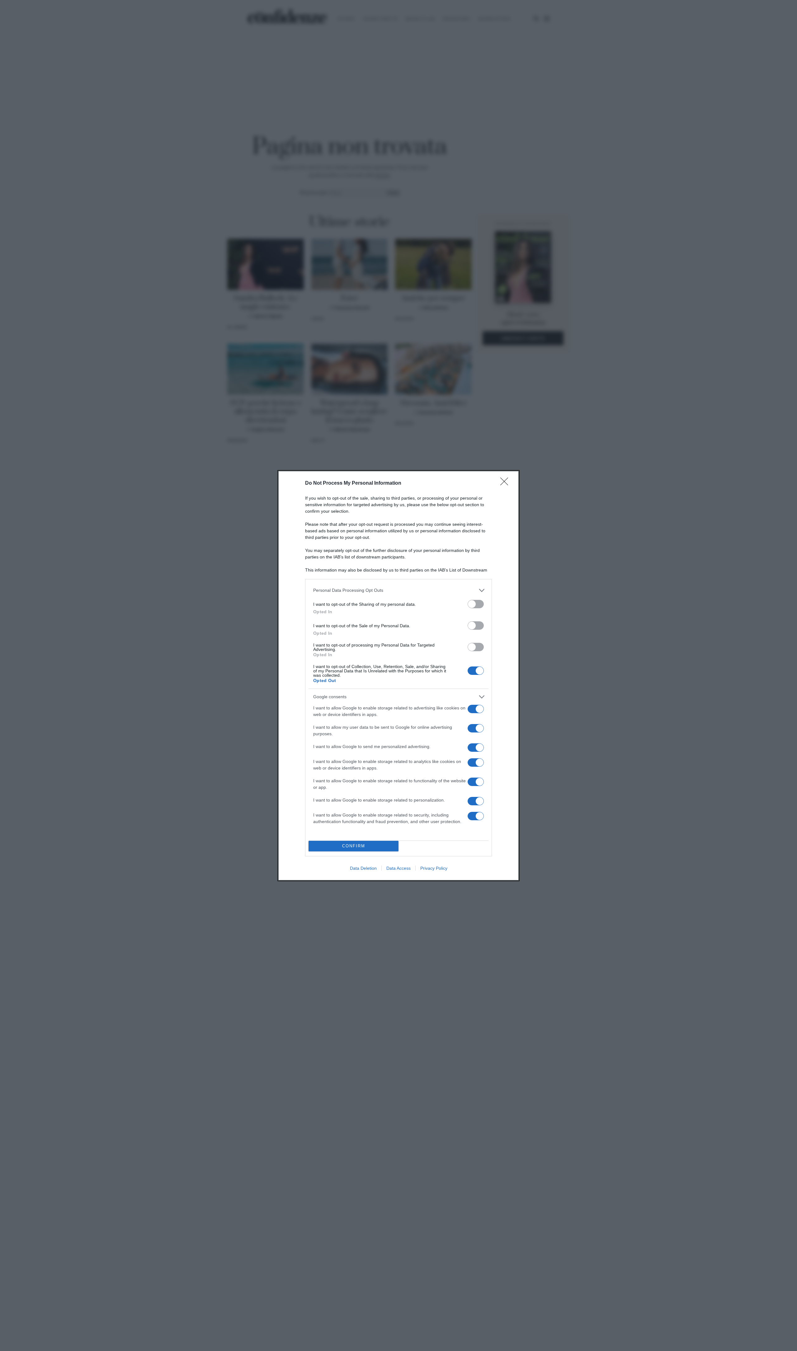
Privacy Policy (433, 868)
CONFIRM (353, 846)
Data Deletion (363, 868)
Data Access (398, 868)
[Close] (506, 483)
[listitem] (398, 590)
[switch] (476, 604)
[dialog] (398, 675)
